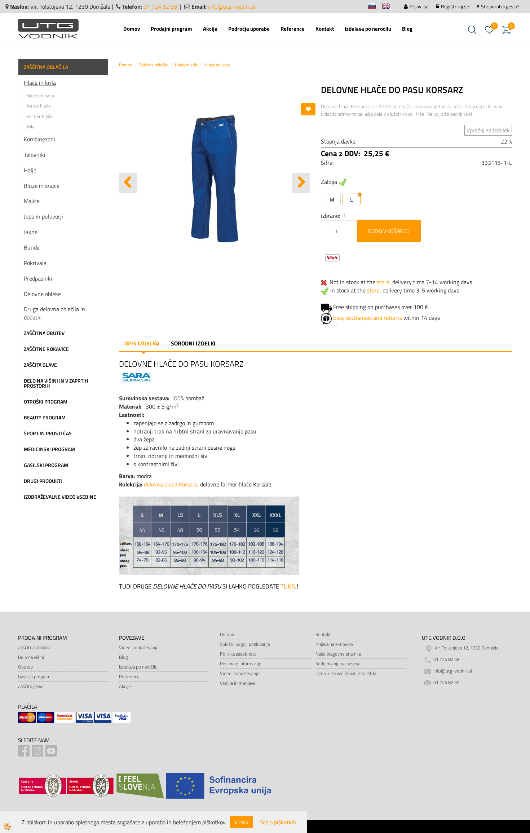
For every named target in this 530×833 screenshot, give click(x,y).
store (383, 282)
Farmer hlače (39, 116)
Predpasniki (38, 278)
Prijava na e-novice (334, 644)
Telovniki (34, 154)
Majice (32, 201)
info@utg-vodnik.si (231, 6)
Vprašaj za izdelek (488, 130)
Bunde (32, 247)
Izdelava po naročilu (368, 29)
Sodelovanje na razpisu (338, 663)
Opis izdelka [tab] (141, 343)
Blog (407, 29)
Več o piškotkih (278, 822)
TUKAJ (289, 586)
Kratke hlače (38, 105)
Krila (30, 126)
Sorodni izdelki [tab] (193, 343)
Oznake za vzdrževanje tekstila (345, 673)
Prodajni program (171, 29)
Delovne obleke (42, 294)
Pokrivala (35, 263)
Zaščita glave (31, 686)
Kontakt (324, 29)
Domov (131, 29)
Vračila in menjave (238, 683)
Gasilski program (34, 676)
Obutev (25, 666)
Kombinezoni (39, 139)
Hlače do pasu (40, 95)
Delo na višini (31, 657)
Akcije (210, 29)
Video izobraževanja (138, 647)
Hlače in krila (40, 82)
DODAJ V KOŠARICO (389, 231)
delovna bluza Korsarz (170, 484)
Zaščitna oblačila (153, 64)
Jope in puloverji (43, 216)
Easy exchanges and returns (367, 317)
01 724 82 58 (160, 6)
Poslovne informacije (240, 663)
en (389, 7)
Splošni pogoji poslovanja (245, 644)
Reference (293, 29)
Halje (30, 170)
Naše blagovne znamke (338, 653)
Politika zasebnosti (238, 653)
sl (375, 7)
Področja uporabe (249, 29)
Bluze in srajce (41, 185)
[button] (301, 183)
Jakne (30, 232)
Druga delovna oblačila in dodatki (54, 313)
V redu (241, 822)
